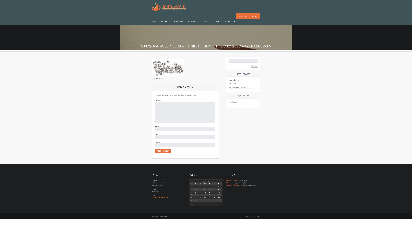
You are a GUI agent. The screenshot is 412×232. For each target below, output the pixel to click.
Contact (217, 21)
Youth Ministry (193, 21)
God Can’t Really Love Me (237, 87)
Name (157, 126)
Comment (158, 100)
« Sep (191, 205)
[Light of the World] (169, 6)
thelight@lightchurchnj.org (160, 197)
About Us (164, 21)
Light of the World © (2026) (159, 216)
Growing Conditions (235, 80)
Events (206, 21)
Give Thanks (232, 84)
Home (154, 21)
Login (227, 21)
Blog (236, 21)
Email (157, 134)
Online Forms (178, 21)
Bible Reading (233, 102)
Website (157, 142)
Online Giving (242, 16)
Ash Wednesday (158, 78)
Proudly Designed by (252, 216)
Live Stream (254, 16)
